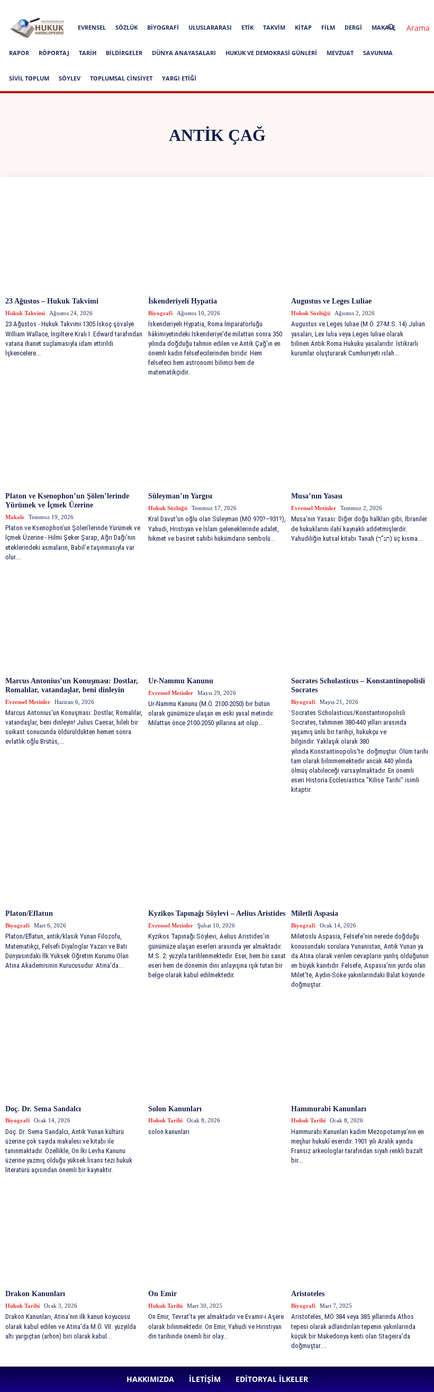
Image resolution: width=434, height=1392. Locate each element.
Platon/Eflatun (29, 913)
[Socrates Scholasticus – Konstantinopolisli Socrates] (360, 621)
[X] (289, 7)
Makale (14, 517)
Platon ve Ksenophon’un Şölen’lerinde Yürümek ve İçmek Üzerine (67, 500)
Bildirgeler (124, 53)
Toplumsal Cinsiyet (121, 78)
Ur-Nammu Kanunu (180, 681)
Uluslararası (210, 27)
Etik (247, 27)
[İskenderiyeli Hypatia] (217, 241)
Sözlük (126, 27)
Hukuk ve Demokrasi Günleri (271, 53)
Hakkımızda (97, 7)
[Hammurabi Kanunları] (360, 1049)
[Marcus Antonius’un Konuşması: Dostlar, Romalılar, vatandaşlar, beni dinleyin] (74, 621)
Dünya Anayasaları (184, 53)
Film (328, 27)
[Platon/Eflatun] (74, 853)
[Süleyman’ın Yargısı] (217, 436)
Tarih (87, 53)
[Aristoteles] (360, 1233)
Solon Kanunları (175, 1109)
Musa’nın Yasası (316, 496)
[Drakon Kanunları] (74, 1233)
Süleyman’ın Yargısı (180, 496)
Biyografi (163, 27)
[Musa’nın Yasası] (360, 436)
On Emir (162, 1294)
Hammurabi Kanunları (328, 1109)
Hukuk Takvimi (25, 313)
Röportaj (54, 53)
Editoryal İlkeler (173, 7)
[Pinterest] (272, 7)
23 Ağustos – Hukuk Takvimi (51, 301)
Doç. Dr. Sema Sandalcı (43, 1109)
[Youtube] (307, 7)
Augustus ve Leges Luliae (331, 301)
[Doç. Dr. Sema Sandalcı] (74, 1049)
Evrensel (92, 27)
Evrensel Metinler (313, 508)
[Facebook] (220, 7)
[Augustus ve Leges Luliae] (360, 241)
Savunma (378, 53)
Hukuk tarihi (165, 1120)
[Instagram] (237, 7)
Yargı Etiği (179, 78)
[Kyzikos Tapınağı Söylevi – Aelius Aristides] (217, 853)
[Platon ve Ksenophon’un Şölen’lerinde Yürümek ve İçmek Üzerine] (74, 436)
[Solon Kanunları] (217, 1049)
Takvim (274, 27)
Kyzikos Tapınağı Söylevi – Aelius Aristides (216, 913)
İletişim (132, 7)
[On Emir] (217, 1233)
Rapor (19, 53)
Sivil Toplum (29, 78)
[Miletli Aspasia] (360, 853)
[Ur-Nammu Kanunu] (217, 621)
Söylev (69, 78)
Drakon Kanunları (35, 1294)
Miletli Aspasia (314, 913)
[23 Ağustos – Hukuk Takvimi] (74, 241)
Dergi (353, 27)
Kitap (303, 27)
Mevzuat (340, 53)
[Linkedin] (255, 7)
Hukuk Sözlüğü (310, 313)
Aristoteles (307, 1294)
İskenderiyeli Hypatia (182, 301)
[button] (404, 28)
